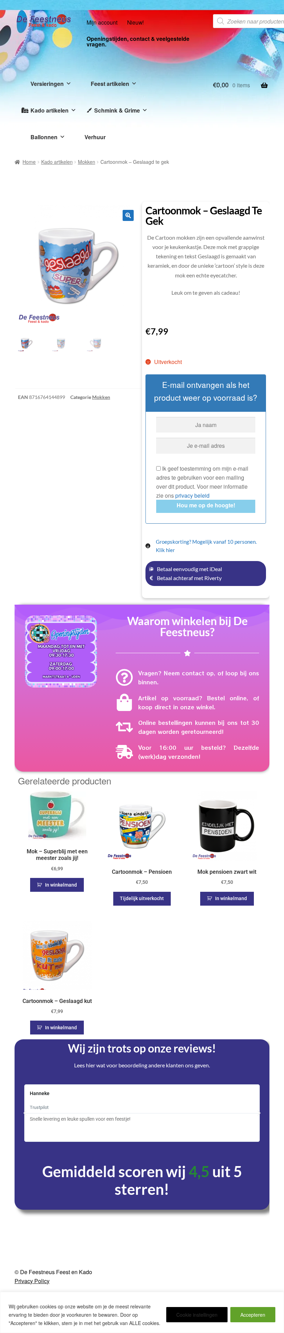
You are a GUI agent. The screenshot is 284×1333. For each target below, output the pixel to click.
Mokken (86, 161)
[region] (142, 1312)
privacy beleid (192, 495)
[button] (128, 215)
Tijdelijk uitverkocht (142, 898)
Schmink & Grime (117, 110)
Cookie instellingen (197, 1314)
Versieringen (47, 84)
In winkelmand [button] (61, 885)
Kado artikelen (49, 110)
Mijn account (102, 22)
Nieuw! (135, 22)
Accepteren (252, 1314)
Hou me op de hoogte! (206, 505)
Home (29, 161)
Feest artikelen (110, 84)
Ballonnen (43, 137)
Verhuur (95, 137)
